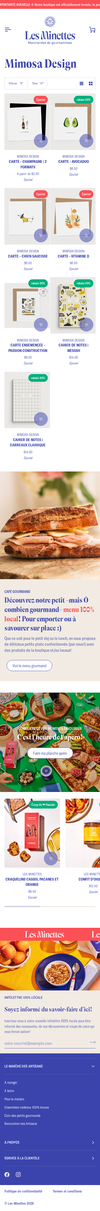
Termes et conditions (67, 1191)
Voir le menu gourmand (29, 665)
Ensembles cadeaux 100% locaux (26, 1107)
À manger (10, 1082)
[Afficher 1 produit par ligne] (81, 83)
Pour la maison (14, 1099)
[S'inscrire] (91, 1042)
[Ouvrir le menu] (12, 29)
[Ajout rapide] (41, 141)
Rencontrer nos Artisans (20, 1123)
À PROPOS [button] (11, 1142)
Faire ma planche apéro (50, 753)
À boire (9, 1090)
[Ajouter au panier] (86, 141)
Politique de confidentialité (23, 1191)
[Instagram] (18, 1174)
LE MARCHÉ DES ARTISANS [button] (23, 1066)
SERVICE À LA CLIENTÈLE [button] (21, 1158)
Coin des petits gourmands (22, 1115)
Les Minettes (17, 1203)
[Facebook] (6, 1174)
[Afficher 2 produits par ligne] (90, 83)
